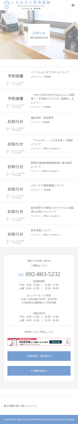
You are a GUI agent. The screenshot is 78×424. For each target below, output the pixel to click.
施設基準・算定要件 (42, 117)
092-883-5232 (43, 274)
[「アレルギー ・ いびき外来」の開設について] (15, 146)
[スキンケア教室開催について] (15, 191)
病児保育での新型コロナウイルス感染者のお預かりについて (52, 209)
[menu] (73, 5)
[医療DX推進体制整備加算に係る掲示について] (15, 168)
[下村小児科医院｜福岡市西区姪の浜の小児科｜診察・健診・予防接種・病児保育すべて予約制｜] (27, 5)
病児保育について (41, 230)
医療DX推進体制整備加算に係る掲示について (51, 164)
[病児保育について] (15, 236)
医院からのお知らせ (52, 149)
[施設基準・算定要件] (15, 123)
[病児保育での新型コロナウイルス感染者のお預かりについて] (15, 213)
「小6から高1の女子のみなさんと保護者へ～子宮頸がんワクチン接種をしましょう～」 (52, 98)
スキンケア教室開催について (47, 185)
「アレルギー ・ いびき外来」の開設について (52, 142)
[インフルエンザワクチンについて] (15, 77)
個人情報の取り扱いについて (20, 405)
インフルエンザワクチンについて (50, 72)
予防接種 (47, 77)
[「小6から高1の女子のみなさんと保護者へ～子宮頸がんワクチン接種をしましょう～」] (15, 100)
